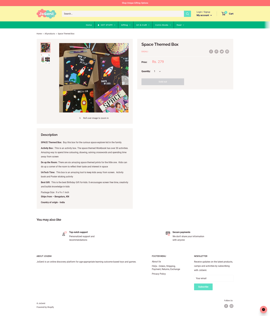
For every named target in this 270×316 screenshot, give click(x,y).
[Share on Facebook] (211, 51)
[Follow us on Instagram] (231, 306)
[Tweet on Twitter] (222, 51)
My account (203, 15)
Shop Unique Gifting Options (135, 3)
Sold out (163, 82)
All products (50, 34)
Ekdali (144, 52)
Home (39, 34)
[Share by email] (227, 51)
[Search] (187, 14)
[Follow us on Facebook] (226, 306)
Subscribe (203, 286)
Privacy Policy (159, 274)
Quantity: (145, 71)
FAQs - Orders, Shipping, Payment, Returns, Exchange (166, 268)
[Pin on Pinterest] (216, 51)
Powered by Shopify (45, 307)
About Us (156, 261)
